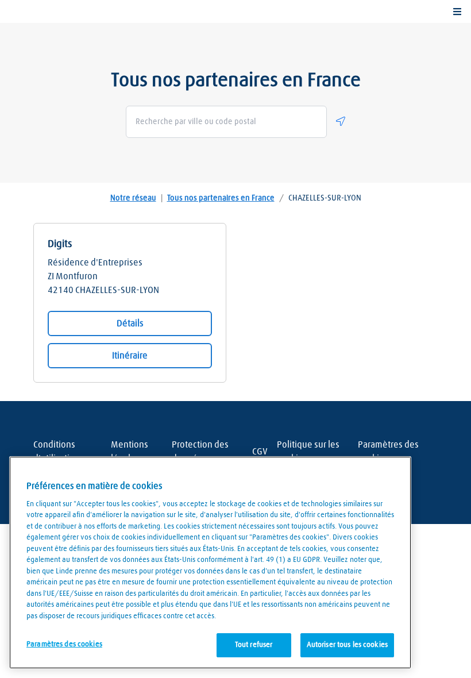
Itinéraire (130, 355)
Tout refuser (254, 645)
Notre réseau (133, 198)
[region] (210, 562)
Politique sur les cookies (308, 451)
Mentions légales (129, 451)
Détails (130, 323)
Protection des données (200, 451)
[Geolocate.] (340, 121)
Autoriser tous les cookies (347, 645)
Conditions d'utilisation (56, 451)
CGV (260, 451)
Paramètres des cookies (388, 451)
